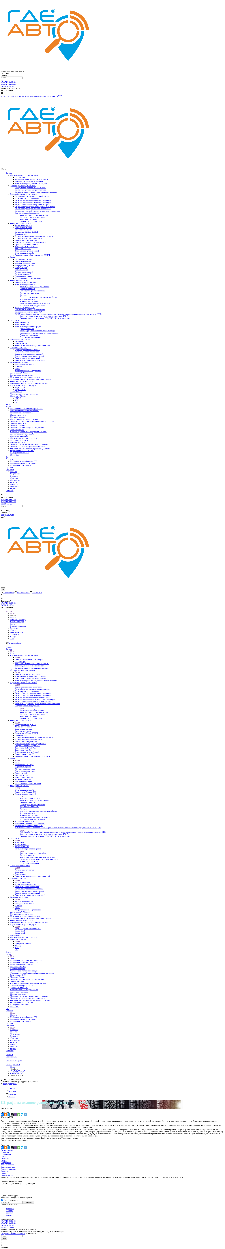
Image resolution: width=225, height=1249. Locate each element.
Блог (7, 457)
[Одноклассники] (5, 1114)
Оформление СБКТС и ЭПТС (22, 451)
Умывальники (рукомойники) (27, 251)
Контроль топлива (17, 417)
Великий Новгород (18, 626)
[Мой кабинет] (2, 93)
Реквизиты (14, 486)
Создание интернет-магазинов (13, 1234)
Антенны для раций (23, 274)
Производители (7, 1175)
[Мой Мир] (9, 1114)
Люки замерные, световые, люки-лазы (35, 303)
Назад (12, 613)
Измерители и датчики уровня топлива (30, 188)
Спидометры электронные (30, 337)
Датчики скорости (27, 329)
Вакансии (14, 476)
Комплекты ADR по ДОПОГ (26, 232)
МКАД (18, 398)
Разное (17, 369)
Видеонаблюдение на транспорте (24, 194)
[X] (12, 1114)
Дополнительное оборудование (32, 306)
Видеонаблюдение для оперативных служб (32, 205)
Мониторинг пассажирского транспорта (26, 409)
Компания (10, 470)
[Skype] (22, 1114)
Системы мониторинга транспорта (24, 175)
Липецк (13, 630)
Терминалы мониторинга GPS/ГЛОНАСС (32, 179)
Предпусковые (21, 343)
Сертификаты (15, 480)
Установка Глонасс (17, 425)
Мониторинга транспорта (20, 465)
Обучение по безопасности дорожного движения (30, 449)
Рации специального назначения (28, 278)
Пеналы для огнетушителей (26, 240)
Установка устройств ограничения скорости (27, 446)
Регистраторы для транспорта (27, 198)
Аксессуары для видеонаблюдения (33, 217)
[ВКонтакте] (2, 1114)
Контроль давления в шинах (21, 375)
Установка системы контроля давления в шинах (29, 444)
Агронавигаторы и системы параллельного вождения (31, 379)
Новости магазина (10, 1200)
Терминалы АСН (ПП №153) (26, 247)
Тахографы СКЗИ (22, 324)
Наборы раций (21, 268)
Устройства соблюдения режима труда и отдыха (34, 236)
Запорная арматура (27, 299)
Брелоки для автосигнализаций (27, 350)
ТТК (17, 400)
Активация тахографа (19, 440)
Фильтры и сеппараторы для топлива (34, 287)
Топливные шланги (27, 289)
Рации (13, 257)
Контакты (9, 491)
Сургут (13, 636)
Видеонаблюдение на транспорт (23, 463)
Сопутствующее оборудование (27, 213)
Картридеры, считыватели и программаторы (37, 331)
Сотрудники (15, 474)
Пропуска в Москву (18, 396)
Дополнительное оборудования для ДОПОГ (32, 255)
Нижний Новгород (18, 620)
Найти (4, 1238)
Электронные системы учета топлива (30, 310)
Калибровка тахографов (19, 453)
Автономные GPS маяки (20, 373)
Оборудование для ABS (24, 253)
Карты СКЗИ (20, 390)
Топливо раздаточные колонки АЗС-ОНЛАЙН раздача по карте (45, 318)
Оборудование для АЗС (20, 280)
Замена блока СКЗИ (18, 423)
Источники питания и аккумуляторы (25, 377)
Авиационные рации (23, 276)
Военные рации (21, 270)
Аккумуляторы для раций (25, 266)
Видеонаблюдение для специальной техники (33, 209)
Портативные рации (23, 261)
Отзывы (13, 482)
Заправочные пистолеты (29, 293)
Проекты (9, 459)
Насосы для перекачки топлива (32, 291)
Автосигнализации (18, 348)
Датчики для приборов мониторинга (29, 181)
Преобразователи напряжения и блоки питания (29, 383)
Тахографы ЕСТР (22, 322)
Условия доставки (8, 1167)
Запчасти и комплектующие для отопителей (32, 345)
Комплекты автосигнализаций (27, 352)
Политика (14, 484)
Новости (13, 472)
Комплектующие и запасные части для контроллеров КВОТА (44, 316)
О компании (6, 1154)
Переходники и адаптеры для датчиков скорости (39, 333)
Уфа (12, 639)
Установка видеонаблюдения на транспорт (27, 428)
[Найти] (2, 80)
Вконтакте (12, 1091)
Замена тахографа (17, 430)
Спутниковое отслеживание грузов (24, 419)
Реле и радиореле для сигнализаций (29, 356)
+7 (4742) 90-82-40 (8, 82)
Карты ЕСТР (20, 388)
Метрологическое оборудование (28, 371)
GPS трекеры (20, 177)
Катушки (23, 295)
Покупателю (6, 1163)
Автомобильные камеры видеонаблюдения (32, 196)
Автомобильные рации (24, 259)
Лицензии (14, 478)
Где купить (10, 467)
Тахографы (15, 320)
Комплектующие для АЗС (26, 284)
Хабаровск (14, 634)
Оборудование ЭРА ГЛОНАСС (22, 381)
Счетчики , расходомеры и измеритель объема (38, 297)
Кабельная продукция (28, 219)
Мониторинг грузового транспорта (24, 411)
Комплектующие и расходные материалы (31, 184)
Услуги (8, 406)
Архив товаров (16, 392)
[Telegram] (25, 1114)
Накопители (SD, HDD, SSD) (31, 221)
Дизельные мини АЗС (19, 436)
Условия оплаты (7, 1165)
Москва (13, 618)
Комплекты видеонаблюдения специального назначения (37, 211)
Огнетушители (21, 234)
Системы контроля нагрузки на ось (24, 394)
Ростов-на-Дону (16, 632)
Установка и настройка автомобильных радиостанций (32, 421)
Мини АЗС (14, 455)
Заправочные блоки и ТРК (25, 282)
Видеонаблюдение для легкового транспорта (33, 202)
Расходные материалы (19, 362)
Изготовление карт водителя (21, 413)
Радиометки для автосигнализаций (29, 354)
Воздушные (19, 341)
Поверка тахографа (18, 442)
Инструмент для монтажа (25, 364)
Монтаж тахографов (18, 415)
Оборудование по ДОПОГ (21, 223)
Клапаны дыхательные (29, 301)
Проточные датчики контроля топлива (30, 190)
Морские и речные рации (25, 263)
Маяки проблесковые (23, 226)
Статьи (4, 1156)
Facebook (12, 1088)
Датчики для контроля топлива (23, 186)
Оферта (13, 489)
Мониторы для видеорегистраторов (34, 215)
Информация (6, 1171)
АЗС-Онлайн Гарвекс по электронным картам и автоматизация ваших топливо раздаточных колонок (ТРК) (58, 314)
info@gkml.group (7, 515)
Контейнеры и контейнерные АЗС (29, 312)
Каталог (9, 173)
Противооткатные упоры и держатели (30, 242)
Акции (8, 404)
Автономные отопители (20, 339)
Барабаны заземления (23, 228)
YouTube (11, 1097)
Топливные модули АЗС (25, 308)
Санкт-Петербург (17, 622)
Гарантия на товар (8, 1169)
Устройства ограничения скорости (28, 238)
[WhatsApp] (18, 1114)
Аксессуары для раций (24, 272)
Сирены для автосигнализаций (27, 358)
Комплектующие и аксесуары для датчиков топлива (36, 192)
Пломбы (18, 367)
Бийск (12, 624)
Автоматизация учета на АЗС (22, 434)
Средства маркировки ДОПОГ (27, 245)
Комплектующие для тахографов (28, 327)
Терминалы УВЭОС (23, 249)
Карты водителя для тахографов (23, 385)
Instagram (12, 1094)
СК (16, 402)
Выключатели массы (23, 230)
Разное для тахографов (29, 335)
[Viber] (15, 1114)
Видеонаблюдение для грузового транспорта (33, 200)
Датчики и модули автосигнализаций (30, 360)
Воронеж (14, 628)
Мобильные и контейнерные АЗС (23, 461)
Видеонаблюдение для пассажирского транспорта (35, 207)
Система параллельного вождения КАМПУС (28, 432)
